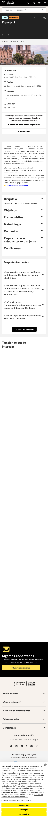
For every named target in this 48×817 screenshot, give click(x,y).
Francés (21, 41)
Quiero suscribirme (21, 668)
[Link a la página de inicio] (5, 41)
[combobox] (24, 10)
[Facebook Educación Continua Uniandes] (11, 746)
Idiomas (13, 41)
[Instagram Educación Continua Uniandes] (16, 746)
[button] (44, 18)
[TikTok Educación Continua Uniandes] (37, 746)
